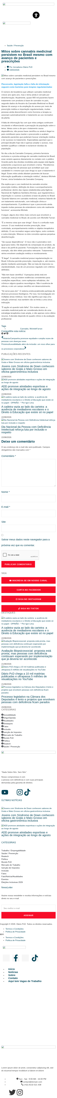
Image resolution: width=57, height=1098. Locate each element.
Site (3, 521)
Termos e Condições (15, 929)
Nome (5, 492)
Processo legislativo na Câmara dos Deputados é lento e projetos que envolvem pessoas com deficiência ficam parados (28, 699)
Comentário (8, 456)
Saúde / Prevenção (15, 45)
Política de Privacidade (15, 932)
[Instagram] (19, 792)
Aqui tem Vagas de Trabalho (25, 981)
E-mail (5, 507)
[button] (2, 333)
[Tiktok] (27, 792)
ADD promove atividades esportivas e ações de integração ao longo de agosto (26, 388)
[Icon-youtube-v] (6, 958)
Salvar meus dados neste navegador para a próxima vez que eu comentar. (25, 542)
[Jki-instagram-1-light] (25, 958)
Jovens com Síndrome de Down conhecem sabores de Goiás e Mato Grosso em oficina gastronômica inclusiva (27, 369)
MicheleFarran (36, 329)
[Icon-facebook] (12, 792)
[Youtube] (4, 792)
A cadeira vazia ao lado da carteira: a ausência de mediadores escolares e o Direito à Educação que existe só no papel (27, 409)
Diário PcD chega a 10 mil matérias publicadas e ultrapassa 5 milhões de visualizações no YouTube (24, 676)
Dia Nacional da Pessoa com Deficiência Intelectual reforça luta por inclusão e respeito (26, 429)
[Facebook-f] (15, 958)
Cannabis (24, 329)
